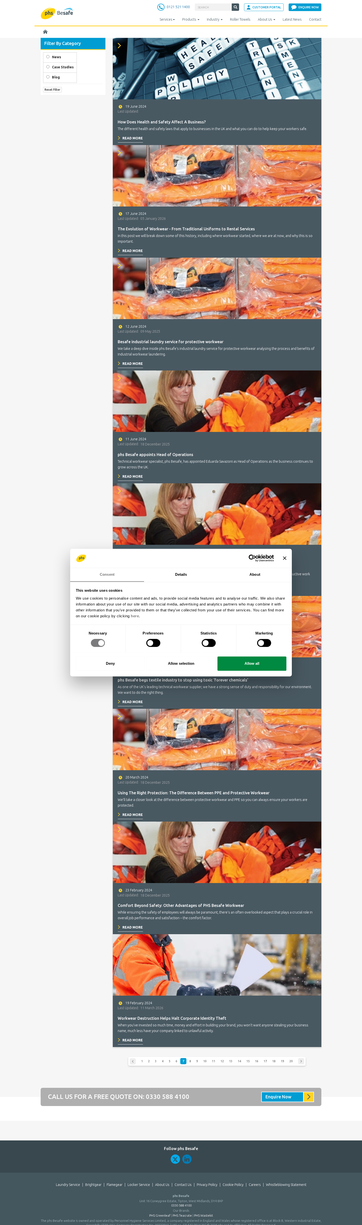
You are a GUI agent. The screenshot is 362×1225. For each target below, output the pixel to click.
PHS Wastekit (203, 1215)
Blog (56, 77)
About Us (162, 1185)
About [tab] (254, 574)
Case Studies (63, 67)
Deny (110, 663)
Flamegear (114, 1185)
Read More (132, 138)
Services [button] (166, 19)
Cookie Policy (233, 1185)
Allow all (252, 663)
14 (239, 1061)
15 (248, 1061)
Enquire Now (278, 1096)
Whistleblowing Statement (286, 1185)
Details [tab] (181, 574)
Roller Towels (240, 19)
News (56, 57)
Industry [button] (213, 19)
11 (213, 1061)
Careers (255, 1185)
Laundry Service (68, 1185)
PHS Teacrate (182, 1215)
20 (291, 1061)
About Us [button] (265, 19)
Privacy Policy (207, 1185)
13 (230, 1061)
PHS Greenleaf (159, 1215)
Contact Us (183, 1185)
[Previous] (133, 1061)
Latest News (292, 19)
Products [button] (189, 19)
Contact (315, 19)
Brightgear (93, 1185)
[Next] (301, 1061)
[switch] (153, 643)
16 (256, 1061)
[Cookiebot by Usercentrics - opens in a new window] (252, 558)
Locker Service (139, 1185)
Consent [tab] (107, 574)
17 (265, 1061)
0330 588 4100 (167, 1096)
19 (282, 1061)
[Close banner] (284, 558)
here (135, 616)
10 (205, 1061)
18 (274, 1061)
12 (222, 1061)
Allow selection (181, 663)
